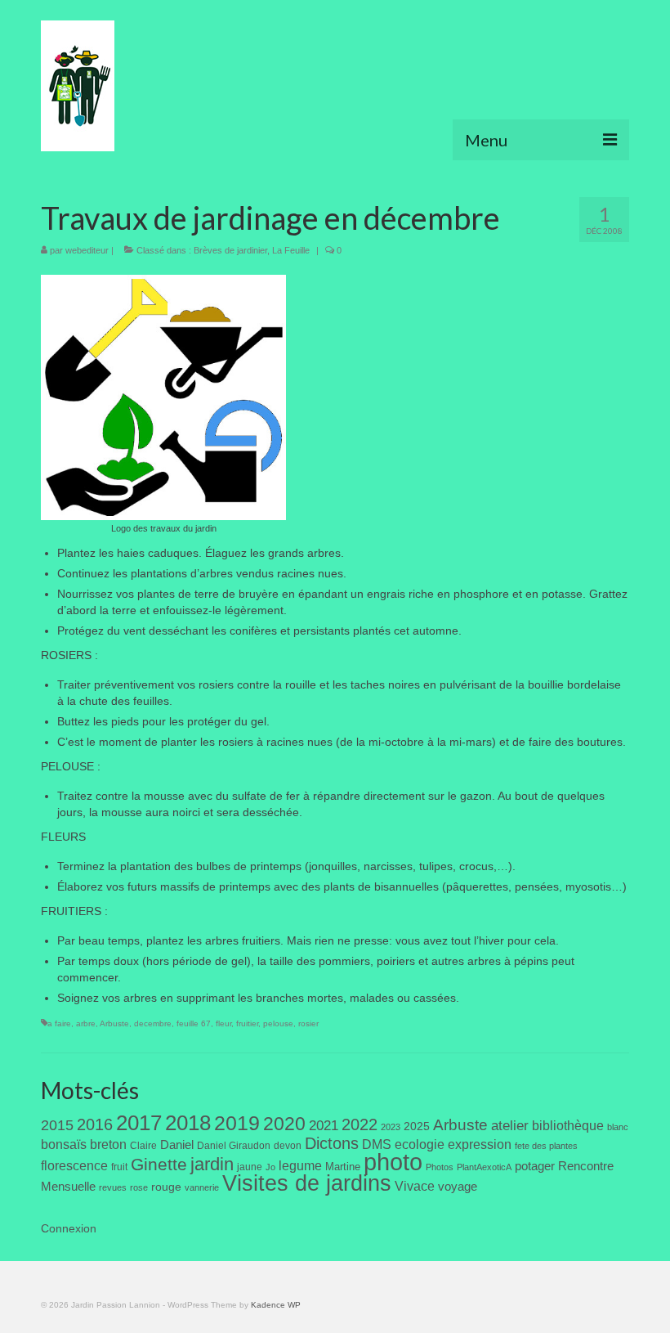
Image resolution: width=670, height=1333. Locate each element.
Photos (439, 1167)
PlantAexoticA (484, 1167)
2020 (284, 1123)
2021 (323, 1125)
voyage (457, 1186)
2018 (188, 1122)
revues (113, 1187)
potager (535, 1166)
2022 (359, 1124)
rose (139, 1187)
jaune (249, 1167)
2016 (95, 1124)
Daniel (177, 1144)
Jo (270, 1167)
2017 (139, 1123)
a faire (59, 1023)
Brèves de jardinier (230, 250)
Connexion (68, 1228)
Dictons (332, 1143)
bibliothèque (568, 1126)
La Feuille (291, 250)
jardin (212, 1164)
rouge (166, 1187)
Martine (342, 1166)
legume (300, 1166)
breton (108, 1144)
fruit (119, 1167)
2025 (417, 1126)
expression (479, 1144)
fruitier (247, 1023)
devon (288, 1145)
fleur (223, 1023)
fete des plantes (546, 1146)
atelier (510, 1125)
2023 (390, 1127)
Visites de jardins (306, 1183)
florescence (74, 1166)
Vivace (415, 1185)
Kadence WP (276, 1304)
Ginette (159, 1164)
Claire (143, 1145)
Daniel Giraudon (233, 1145)
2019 (237, 1123)
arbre (86, 1023)
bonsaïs (64, 1144)
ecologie (419, 1144)
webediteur (87, 250)
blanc (617, 1127)
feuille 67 (193, 1023)
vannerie (202, 1187)
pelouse (278, 1023)
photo (393, 1161)
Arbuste (114, 1023)
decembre (153, 1023)
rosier (308, 1023)
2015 (57, 1125)
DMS (376, 1144)
